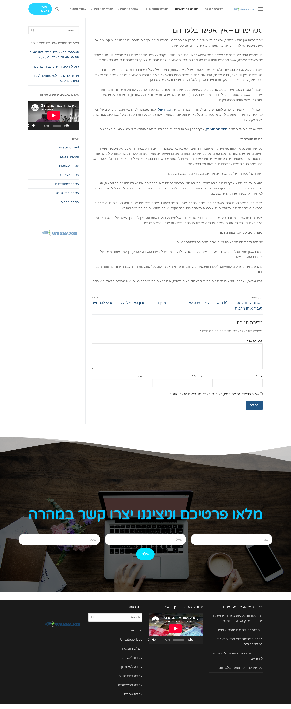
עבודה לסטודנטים (67, 184)
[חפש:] (53, 30)
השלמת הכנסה (69, 157)
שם (259, 376)
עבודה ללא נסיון (68, 175)
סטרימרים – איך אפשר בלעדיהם (241, 668)
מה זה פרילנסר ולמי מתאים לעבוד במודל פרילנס (56, 78)
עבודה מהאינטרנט (67, 193)
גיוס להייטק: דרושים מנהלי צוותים (56, 66)
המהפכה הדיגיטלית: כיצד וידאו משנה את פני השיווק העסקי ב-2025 (54, 54)
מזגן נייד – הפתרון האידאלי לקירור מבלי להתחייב (236, 655)
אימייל (197, 376)
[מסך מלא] (27, 126)
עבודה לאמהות (69, 166)
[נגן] (67, 126)
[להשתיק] (33, 126)
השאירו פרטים (44, 8)
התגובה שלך (255, 341)
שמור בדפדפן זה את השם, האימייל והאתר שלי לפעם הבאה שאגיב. (214, 394)
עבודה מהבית (70, 202)
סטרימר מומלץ (216, 129)
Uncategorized (68, 147)
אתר (139, 376)
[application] (53, 115)
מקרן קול (164, 109)
